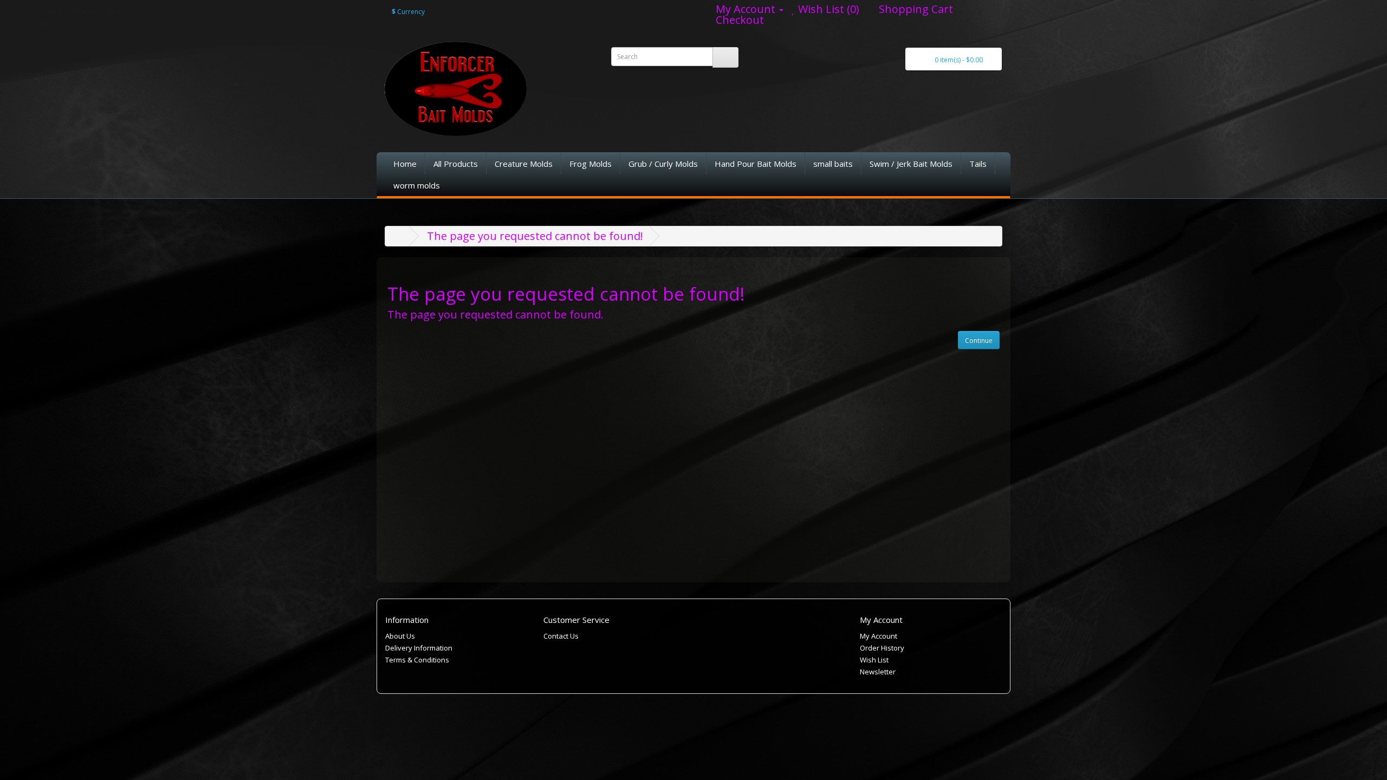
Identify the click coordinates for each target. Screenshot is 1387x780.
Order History (882, 648)
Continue (979, 340)
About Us (400, 636)
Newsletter (878, 672)
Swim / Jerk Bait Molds (911, 163)
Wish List (874, 660)
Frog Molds (590, 163)
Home (405, 163)
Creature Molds (524, 163)
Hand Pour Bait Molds (755, 163)
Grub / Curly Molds (663, 163)
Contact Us (561, 636)
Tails (978, 163)
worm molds (416, 185)
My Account (878, 636)
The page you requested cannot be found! (535, 236)
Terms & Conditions (417, 660)
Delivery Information (418, 648)
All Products (455, 163)
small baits (833, 163)
